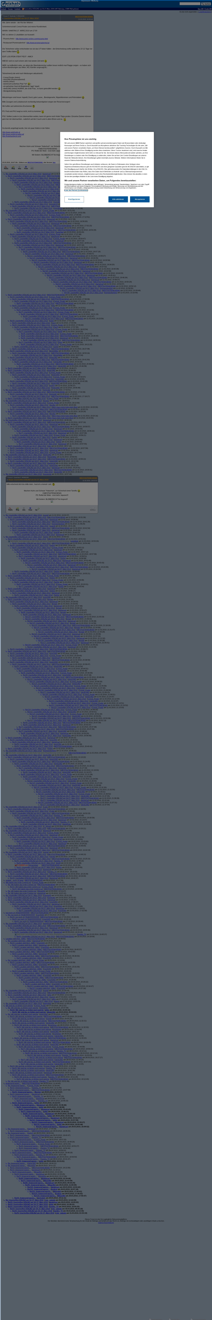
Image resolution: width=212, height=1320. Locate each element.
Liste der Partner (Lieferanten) (76, 190)
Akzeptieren (140, 199)
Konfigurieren (74, 199)
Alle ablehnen (118, 199)
